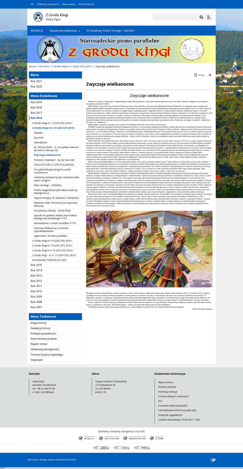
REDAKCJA (37, 30)
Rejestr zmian (39, 344)
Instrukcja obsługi (167, 391)
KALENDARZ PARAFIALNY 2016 (49, 260)
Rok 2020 (36, 86)
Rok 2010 (36, 291)
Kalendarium (40, 142)
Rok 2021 (36, 81)
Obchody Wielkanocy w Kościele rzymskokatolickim (51, 229)
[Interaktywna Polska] (213, 460)
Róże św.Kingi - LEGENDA (47, 185)
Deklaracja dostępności (48, 4)
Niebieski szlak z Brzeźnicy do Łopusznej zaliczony (55, 204)
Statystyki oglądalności (170, 415)
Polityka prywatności (43, 333)
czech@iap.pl (47, 392)
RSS (32, 4)
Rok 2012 (36, 281)
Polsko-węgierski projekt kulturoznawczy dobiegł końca (55, 191)
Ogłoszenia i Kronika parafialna (50, 235)
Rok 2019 (36, 102)
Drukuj (201, 75)
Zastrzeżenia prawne (44, 338)
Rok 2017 (36, 113)
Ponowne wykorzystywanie (172, 405)
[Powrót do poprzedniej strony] (210, 75)
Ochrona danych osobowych (173, 396)
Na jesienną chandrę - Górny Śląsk (52, 210)
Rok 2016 (36, 118)
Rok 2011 (36, 286)
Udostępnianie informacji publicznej (177, 410)
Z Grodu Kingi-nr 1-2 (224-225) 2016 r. (52, 123)
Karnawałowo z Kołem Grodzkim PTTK (55, 223)
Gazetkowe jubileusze (63, 30)
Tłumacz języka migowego (47, 354)
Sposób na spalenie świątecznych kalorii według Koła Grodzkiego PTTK (55, 217)
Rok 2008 (36, 302)
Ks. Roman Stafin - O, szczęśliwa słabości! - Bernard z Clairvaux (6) (57, 149)
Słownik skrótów (167, 386)
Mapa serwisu (68, 4)
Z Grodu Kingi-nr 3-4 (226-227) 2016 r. (54, 127)
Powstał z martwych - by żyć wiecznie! (54, 159)
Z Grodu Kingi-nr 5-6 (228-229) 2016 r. (52, 240)
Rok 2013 (36, 275)
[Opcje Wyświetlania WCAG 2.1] (208, 17)
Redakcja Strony (40, 328)
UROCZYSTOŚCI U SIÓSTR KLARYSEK (54, 164)
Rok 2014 (36, 270)
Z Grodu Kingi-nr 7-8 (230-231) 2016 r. (52, 245)
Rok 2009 (36, 296)
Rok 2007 (36, 307)
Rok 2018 (36, 107)
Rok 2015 (36, 265)
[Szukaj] (201, 17)
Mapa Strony (39, 323)
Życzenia (38, 137)
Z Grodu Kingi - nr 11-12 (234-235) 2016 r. (54, 255)
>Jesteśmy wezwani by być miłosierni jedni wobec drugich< (56, 179)
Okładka (38, 132)
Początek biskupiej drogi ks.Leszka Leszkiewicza (52, 171)
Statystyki (37, 360)
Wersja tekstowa (86, 4)
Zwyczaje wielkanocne (47, 154)
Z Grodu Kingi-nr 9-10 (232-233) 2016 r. (53, 250)
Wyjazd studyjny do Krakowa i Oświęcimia (56, 197)
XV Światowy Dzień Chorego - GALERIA (110, 30)
